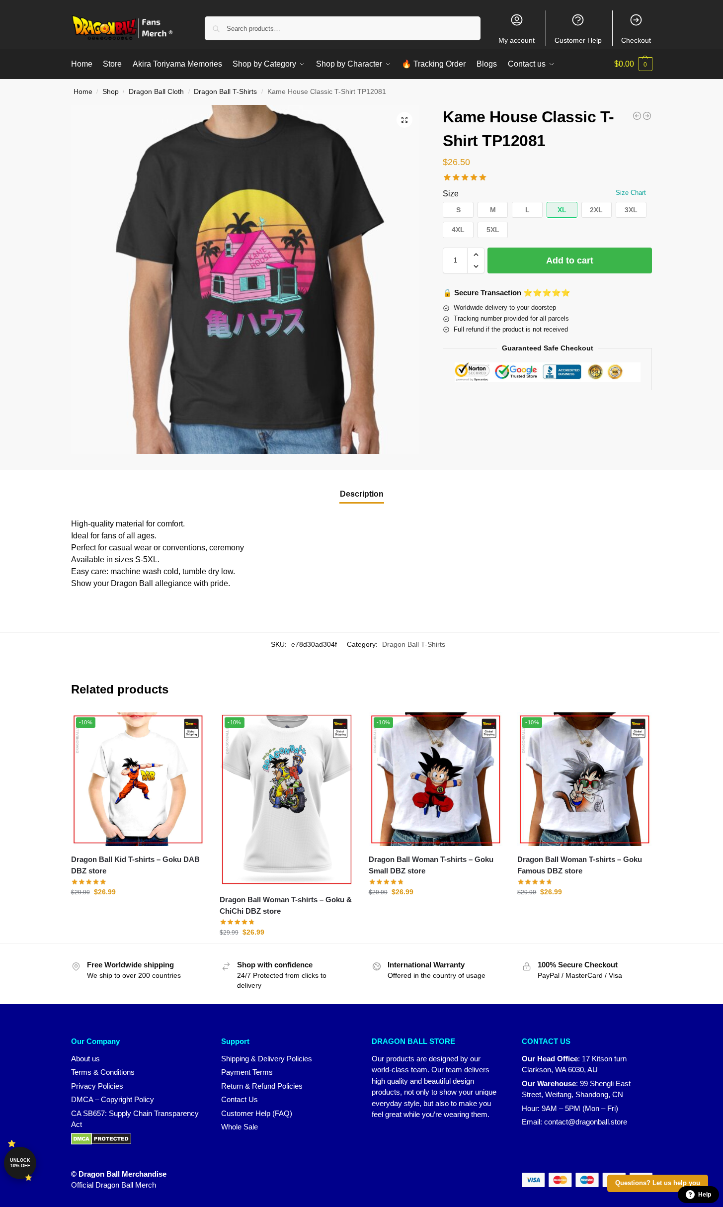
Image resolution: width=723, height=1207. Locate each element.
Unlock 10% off (20, 1163)
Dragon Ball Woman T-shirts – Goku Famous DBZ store (579, 865)
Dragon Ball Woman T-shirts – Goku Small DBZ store (431, 865)
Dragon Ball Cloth (156, 91)
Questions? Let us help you (657, 1183)
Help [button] (704, 1194)
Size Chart (631, 192)
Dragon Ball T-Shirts (225, 91)
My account (516, 40)
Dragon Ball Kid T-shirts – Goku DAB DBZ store (135, 865)
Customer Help (578, 40)
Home (83, 91)
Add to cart (569, 260)
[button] (633, 64)
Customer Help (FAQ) (256, 1113)
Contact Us (239, 1099)
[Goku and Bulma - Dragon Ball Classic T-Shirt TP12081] (637, 116)
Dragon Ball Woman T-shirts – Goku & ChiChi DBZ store (286, 905)
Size (451, 193)
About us (85, 1058)
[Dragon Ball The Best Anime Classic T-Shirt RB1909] (647, 116)
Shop (110, 91)
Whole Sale (239, 1126)
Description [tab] (362, 494)
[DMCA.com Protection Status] (136, 1139)
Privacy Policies (97, 1086)
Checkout (636, 40)
